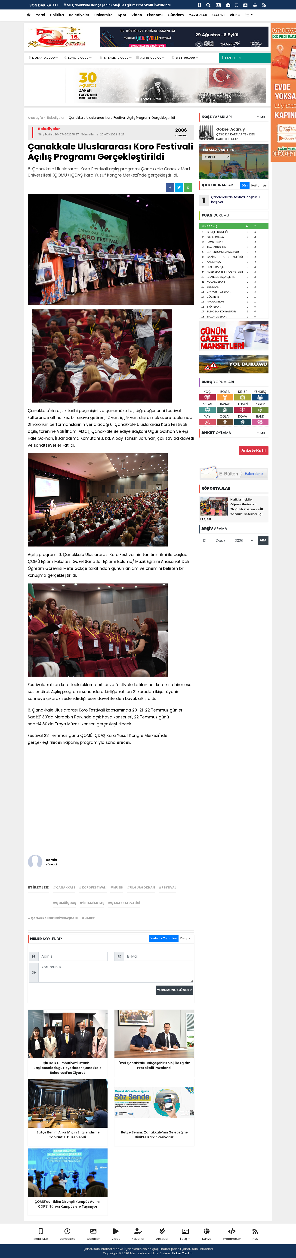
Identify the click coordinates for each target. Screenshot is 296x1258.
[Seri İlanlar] (236, 4)
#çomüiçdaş (64, 903)
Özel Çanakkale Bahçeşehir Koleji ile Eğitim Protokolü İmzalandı (117, 5)
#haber (88, 918)
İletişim (185, 1239)
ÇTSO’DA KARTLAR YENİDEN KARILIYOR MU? (235, 136)
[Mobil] (199, 4)
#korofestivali (93, 887)
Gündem (176, 14)
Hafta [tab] (255, 185)
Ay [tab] (265, 185)
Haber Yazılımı (182, 1253)
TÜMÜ (261, 117)
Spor (122, 14)
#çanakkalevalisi (124, 903)
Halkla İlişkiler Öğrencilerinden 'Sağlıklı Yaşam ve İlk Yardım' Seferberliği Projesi (232, 509)
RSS (255, 1239)
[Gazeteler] (245, 4)
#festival (167, 887)
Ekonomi (155, 14)
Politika (57, 14)
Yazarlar (138, 1239)
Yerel (40, 14)
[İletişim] (218, 4)
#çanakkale (64, 887)
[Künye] (255, 4)
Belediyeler (79, 14)
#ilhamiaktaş (92, 903)
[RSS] (264, 4)
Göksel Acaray (230, 129)
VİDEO (235, 14)
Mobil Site (41, 1239)
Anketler (162, 1239)
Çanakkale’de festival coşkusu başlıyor (231, 200)
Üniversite (103, 14)
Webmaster (232, 1239)
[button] (249, 15)
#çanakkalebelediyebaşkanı (53, 918)
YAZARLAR (198, 14)
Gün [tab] (245, 185)
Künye (206, 1239)
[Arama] (208, 4)
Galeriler (93, 1239)
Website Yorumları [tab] (164, 938)
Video (136, 14)
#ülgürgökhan (141, 887)
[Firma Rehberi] (228, 4)
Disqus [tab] (185, 938)
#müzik (116, 887)
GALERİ (218, 14)
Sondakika (67, 1239)
